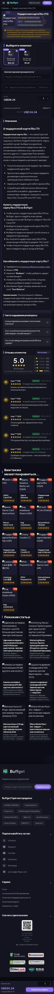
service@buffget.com (17, 872)
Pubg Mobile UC (31, 805)
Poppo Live (8, 811)
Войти (47, 3)
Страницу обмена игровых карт (35, 266)
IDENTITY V (25, 823)
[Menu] (3, 2)
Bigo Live (27, 817)
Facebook (12, 859)
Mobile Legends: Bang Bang (29, 811)
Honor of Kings (9, 823)
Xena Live (39, 823)
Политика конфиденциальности (16, 897)
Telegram (12, 847)
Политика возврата (10, 902)
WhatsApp (12, 865)
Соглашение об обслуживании (15, 893)
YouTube (11, 853)
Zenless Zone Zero (11, 817)
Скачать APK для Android (28, 945)
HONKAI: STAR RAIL (11, 805)
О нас (4, 889)
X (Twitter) (12, 840)
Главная (5, 8)
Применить (43, 87)
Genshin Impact (42, 817)
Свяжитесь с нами (10, 906)
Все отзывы (42, 352)
